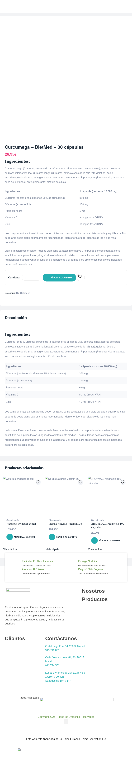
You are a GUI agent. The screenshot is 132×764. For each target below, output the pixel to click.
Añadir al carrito (61, 277)
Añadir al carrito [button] (24, 536)
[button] (66, 721)
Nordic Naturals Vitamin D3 (65, 523)
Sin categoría (23, 292)
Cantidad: (14, 277)
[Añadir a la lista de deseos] (81, 277)
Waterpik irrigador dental (21, 523)
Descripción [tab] (16, 317)
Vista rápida (10, 549)
